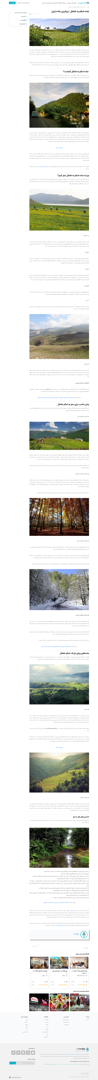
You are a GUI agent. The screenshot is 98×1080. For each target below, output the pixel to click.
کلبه (47, 1034)
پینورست (72, 910)
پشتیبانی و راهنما (66, 1019)
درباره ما (87, 1019)
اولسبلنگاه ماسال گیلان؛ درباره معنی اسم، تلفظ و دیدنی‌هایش (56, 902)
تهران (27, 1019)
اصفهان (26, 1024)
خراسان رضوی (25, 1032)
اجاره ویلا (73, 1054)
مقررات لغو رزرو (66, 1022)
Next (30, 972)
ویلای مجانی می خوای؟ (71, 3)
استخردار (46, 1019)
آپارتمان (47, 1029)
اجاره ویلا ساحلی (42, 166)
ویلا (47, 1027)
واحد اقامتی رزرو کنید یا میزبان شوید (23, 3)
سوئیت (47, 1024)
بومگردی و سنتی (45, 1032)
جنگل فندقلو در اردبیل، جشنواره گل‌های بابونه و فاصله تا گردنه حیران (56, 646)
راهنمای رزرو (66, 1024)
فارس (27, 1029)
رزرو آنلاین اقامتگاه (78, 1054)
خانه (88, 7)
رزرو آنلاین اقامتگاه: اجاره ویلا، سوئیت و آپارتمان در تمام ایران (54, 3)
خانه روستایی (46, 1037)
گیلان (27, 1027)
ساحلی (47, 1022)
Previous (88, 972)
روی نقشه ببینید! (59, 148)
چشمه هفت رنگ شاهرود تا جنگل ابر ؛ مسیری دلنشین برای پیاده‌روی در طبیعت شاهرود (56, 398)
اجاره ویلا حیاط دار (59, 925)
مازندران (26, 1022)
